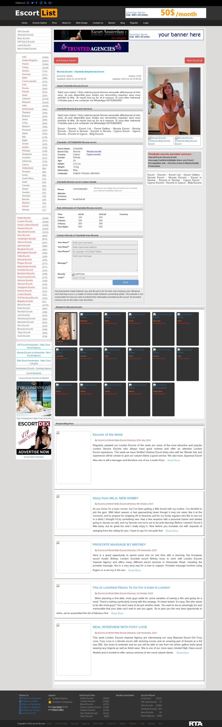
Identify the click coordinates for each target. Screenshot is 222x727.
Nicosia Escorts (62, 344)
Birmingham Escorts (27, 252)
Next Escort (193, 60)
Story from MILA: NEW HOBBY (115, 498)
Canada (26, 185)
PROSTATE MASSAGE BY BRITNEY (119, 544)
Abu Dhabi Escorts (26, 232)
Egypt (24, 140)
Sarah (131, 321)
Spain (25, 95)
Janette (83, 356)
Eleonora (156, 321)
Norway (25, 210)
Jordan (25, 144)
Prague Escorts (25, 263)
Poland (25, 91)
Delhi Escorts (24, 308)
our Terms (57, 707)
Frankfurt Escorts (25, 270)
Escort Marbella (34, 373)
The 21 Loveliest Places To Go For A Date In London (131, 587)
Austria (25, 147)
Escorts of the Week (108, 434)
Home (24, 23)
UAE (24, 57)
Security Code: (61, 276)
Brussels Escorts (25, 329)
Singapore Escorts (26, 287)
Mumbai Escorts (25, 311)
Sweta (82, 391)
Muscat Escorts (25, 259)
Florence (59, 341)
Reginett (83, 321)
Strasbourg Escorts (26, 318)
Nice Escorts (23, 325)
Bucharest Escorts (26, 273)
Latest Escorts (24, 45)
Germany (26, 74)
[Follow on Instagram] (28, 3)
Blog (123, 23)
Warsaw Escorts (25, 284)
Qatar (24, 78)
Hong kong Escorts (26, 277)
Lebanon (26, 98)
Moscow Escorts (25, 280)
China (25, 123)
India (24, 105)
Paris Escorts (24, 235)
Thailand (26, 112)
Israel (24, 182)
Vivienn (156, 356)
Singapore (27, 154)
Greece (25, 71)
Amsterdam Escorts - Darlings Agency (34, 368)
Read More (174, 460)
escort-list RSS (28, 713)
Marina (131, 391)
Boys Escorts (24, 38)
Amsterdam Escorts (27, 239)
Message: (62, 262)
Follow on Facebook (30, 704)
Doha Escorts (24, 245)
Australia (26, 157)
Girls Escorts (23, 31)
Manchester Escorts (27, 266)
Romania (26, 130)
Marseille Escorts (26, 322)
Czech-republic (29, 81)
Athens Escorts (25, 242)
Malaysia (26, 102)
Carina (107, 391)
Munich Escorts (25, 291)
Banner (111, 23)
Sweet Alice (157, 391)
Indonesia (26, 161)
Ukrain (25, 189)
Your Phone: (64, 251)
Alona (58, 391)
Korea (25, 175)
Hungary (26, 171)
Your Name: (63, 242)
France (25, 64)
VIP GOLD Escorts (26, 42)
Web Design (82, 23)
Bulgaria (26, 116)
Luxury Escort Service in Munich (34, 378)
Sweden (26, 192)
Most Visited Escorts (27, 49)
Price (54, 23)
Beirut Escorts (24, 305)
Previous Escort (67, 60)
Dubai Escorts (24, 218)
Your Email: (63, 246)
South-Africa (28, 178)
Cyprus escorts (94, 154)
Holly (106, 356)
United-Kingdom (29, 60)
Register (134, 23)
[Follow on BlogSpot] (41, 3)
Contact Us (98, 23)
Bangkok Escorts (25, 249)
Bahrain (25, 199)
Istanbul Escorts (25, 228)
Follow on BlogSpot (31, 707)
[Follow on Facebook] (37, 3)
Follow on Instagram (31, 698)
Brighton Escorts (25, 301)
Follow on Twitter (30, 701)
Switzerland (27, 168)
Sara (179, 321)
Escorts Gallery (40, 23)
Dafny (107, 321)
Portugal (26, 150)
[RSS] (46, 3)
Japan (25, 133)
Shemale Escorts (25, 35)
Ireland (25, 206)
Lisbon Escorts (24, 294)
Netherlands (28, 109)
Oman (25, 119)
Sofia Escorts (24, 256)
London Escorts (25, 221)
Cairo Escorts (24, 336)
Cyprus (25, 164)
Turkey (25, 67)
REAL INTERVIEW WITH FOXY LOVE (120, 627)
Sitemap (151, 723)
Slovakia (26, 196)
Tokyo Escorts (24, 332)
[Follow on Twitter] (33, 3)
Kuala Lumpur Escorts (28, 225)
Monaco (26, 203)
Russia (25, 88)
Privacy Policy (58, 710)
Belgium (26, 126)
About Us (66, 23)
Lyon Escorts (24, 315)
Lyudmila (59, 356)
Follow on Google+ (32, 710)
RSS (160, 723)
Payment (74, 723)
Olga (179, 356)
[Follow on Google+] (50, 3)
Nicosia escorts (94, 151)
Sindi (131, 356)
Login (146, 23)
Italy (24, 137)
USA (24, 85)
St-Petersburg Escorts (28, 298)
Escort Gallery (61, 723)
